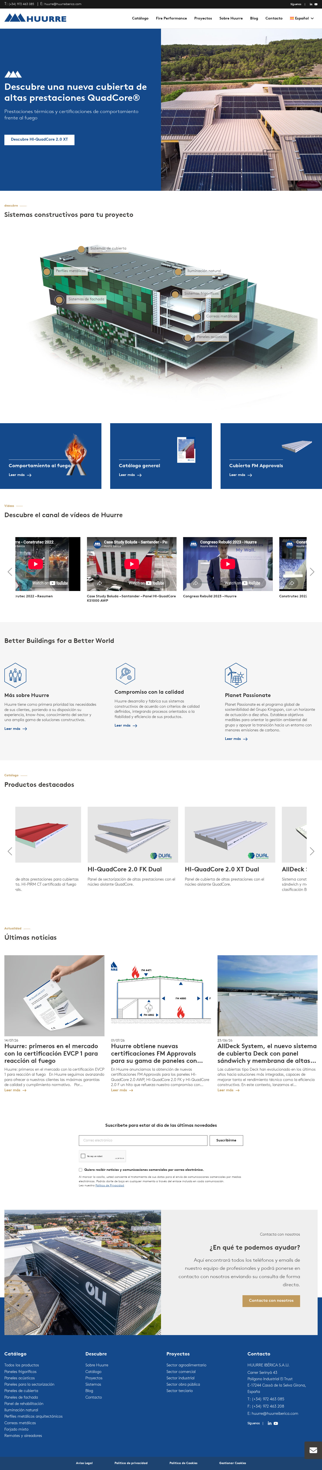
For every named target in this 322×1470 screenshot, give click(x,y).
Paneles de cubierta (21, 1391)
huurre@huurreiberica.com (62, 4)
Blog (254, 18)
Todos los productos (21, 1365)
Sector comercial (181, 1372)
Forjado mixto (16, 1430)
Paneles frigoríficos (20, 1372)
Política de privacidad (131, 1463)
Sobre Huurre (231, 18)
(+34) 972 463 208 (268, 1407)
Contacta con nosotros (271, 1301)
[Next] (312, 572)
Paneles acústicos (19, 1378)
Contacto (274, 18)
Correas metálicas (20, 1423)
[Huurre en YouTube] (316, 4)
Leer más (17, 475)
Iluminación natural (21, 1410)
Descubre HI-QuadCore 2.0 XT (39, 140)
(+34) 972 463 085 (21, 4)
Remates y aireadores (23, 1436)
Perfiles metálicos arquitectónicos (33, 1417)
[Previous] (9, 572)
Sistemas (93, 1385)
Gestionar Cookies (232, 1463)
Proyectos (203, 18)
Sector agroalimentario (186, 1365)
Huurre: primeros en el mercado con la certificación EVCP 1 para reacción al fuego (51, 1054)
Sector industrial (180, 1378)
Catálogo (140, 18)
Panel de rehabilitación (23, 1404)
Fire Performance (171, 18)
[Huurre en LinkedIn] (311, 4)
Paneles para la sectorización (29, 1385)
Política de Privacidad (110, 1185)
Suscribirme (226, 1140)
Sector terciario (179, 1391)
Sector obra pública (183, 1385)
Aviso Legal (84, 1463)
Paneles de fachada (21, 1398)
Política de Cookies (183, 1463)
